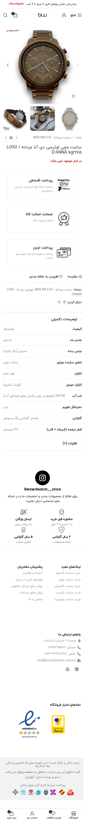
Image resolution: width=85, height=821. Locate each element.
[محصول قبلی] (16, 137)
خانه (79, 138)
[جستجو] (5, 15)
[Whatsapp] (68, 669)
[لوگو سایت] (42, 15)
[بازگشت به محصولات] (11, 137)
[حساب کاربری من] (64, 15)
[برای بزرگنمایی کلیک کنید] (73, 96)
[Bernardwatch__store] (42, 477)
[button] (77, 65)
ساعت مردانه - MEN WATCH (52, 138)
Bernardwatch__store (42, 489)
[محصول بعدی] (5, 137)
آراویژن (29, 777)
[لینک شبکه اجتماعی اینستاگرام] (64, 302)
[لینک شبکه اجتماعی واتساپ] (59, 302)
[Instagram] (77, 669)
